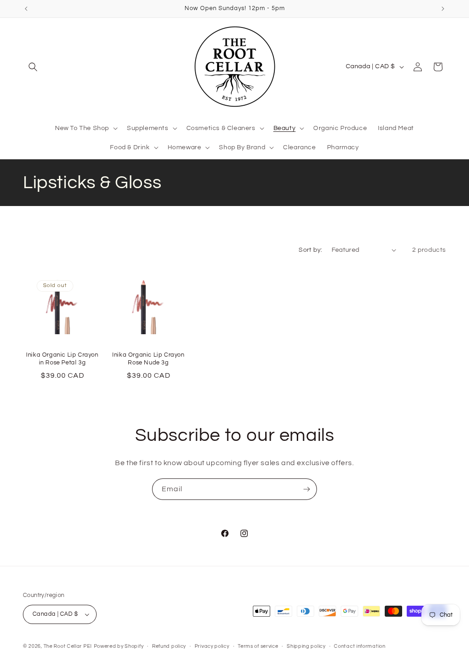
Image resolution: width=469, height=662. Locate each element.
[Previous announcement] (26, 8)
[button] (33, 67)
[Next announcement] (443, 8)
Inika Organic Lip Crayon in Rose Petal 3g (62, 359)
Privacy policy (212, 646)
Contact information (359, 646)
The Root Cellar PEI (68, 646)
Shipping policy (306, 646)
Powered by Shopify (119, 646)
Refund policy (169, 646)
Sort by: (310, 250)
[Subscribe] (306, 489)
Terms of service (258, 646)
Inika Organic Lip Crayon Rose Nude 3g (148, 359)
